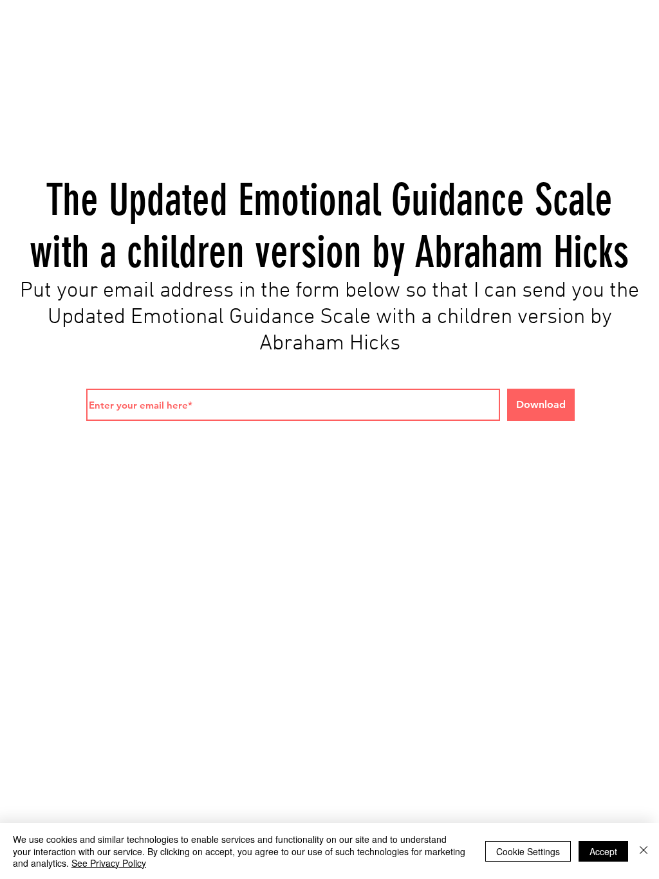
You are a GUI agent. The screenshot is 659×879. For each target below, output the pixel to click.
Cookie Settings (528, 851)
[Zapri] (643, 851)
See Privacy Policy (108, 862)
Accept (603, 851)
